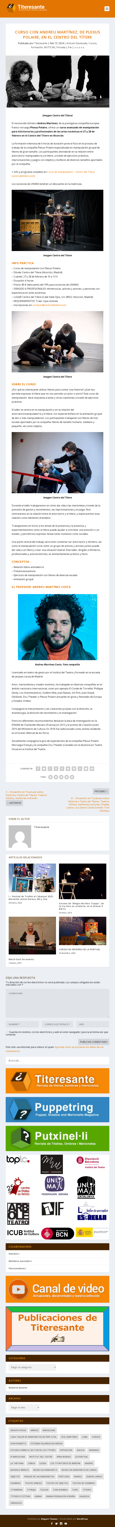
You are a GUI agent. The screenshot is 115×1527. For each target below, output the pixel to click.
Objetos (15, 1476)
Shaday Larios (94, 1476)
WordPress (82, 1519)
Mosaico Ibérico (19, 1469)
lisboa (31, 1463)
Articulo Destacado (76, 43)
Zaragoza (16, 1502)
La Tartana (17, 1463)
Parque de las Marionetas (39, 1476)
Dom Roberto (18, 1443)
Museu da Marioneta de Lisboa (79, 1469)
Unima (38, 1496)
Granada (94, 1450)
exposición (66, 1450)
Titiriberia (16, 1489)
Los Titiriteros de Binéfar (65, 1463)
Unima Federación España (60, 1496)
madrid (89, 1463)
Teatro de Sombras (83, 1483)
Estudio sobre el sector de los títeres (33, 1450)
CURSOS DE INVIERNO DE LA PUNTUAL (79, 949)
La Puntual (81, 1456)
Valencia (84, 1496)
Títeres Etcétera (20, 1496)
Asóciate (13, 1253)
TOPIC (75, 1489)
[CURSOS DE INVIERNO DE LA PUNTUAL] (82, 931)
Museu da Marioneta (45, 1469)
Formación (37, 47)
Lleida (42, 1463)
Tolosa (44, 1489)
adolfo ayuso (18, 1430)
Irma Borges (64, 1456)
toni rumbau (60, 1489)
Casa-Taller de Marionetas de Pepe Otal (33, 1436)
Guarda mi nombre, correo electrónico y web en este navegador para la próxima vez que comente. (57, 1033)
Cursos (93, 43)
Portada (60, 47)
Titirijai (31, 1489)
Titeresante (40, 43)
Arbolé (34, 1430)
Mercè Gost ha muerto (21, 959)
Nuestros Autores (18, 1387)
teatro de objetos (57, 1483)
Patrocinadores (17, 1268)
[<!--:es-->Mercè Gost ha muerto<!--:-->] (32, 936)
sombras (15, 1483)
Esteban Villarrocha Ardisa (46, 1443)
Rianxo (78, 1476)
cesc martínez (69, 1436)
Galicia (80, 1450)
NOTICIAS (49, 47)
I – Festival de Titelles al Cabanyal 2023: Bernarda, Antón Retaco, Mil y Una (31, 897)
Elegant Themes (49, 1519)
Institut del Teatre (40, 1456)
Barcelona (49, 1430)
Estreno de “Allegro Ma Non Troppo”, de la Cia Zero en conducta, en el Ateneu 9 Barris (81, 906)
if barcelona (17, 1456)
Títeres (87, 1489)
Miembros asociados (19, 1261)
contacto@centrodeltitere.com (49, 305)
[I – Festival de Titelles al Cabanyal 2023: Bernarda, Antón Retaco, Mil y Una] (32, 878)
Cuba (84, 1436)
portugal (64, 1476)
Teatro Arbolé (33, 1483)
